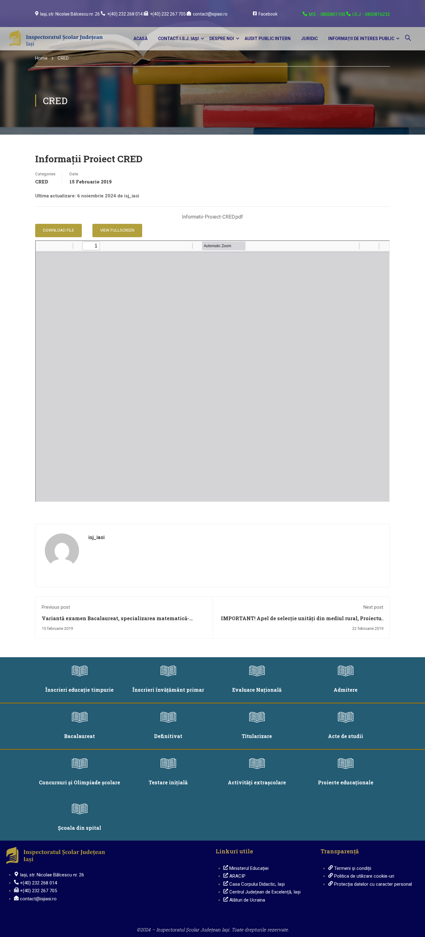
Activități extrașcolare (257, 782)
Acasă (140, 38)
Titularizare (257, 736)
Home (41, 58)
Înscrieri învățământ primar (168, 689)
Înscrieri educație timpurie (79, 689)
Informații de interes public (361, 38)
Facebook (268, 14)
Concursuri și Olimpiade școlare (79, 782)
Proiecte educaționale (345, 782)
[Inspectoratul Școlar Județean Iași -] (56, 38)
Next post (373, 607)
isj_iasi (96, 537)
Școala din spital (79, 827)
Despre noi (221, 38)
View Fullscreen (117, 230)
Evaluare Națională (257, 689)
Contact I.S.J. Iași (178, 38)
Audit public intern (268, 38)
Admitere (345, 689)
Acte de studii (345, 736)
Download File (58, 230)
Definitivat (168, 736)
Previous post (56, 607)
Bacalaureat (79, 736)
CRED (63, 58)
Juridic (309, 38)
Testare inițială (168, 782)
